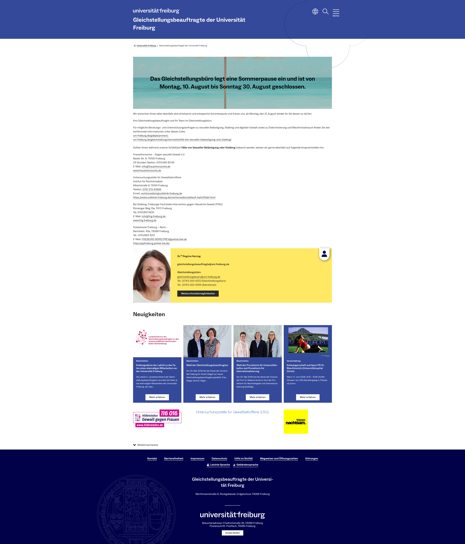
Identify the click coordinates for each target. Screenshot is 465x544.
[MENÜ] (336, 11)
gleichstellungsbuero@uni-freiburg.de (198, 277)
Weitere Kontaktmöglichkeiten (198, 293)
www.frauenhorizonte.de (147, 170)
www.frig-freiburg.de (144, 220)
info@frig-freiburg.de (154, 216)
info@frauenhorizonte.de (156, 166)
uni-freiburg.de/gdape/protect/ (151, 135)
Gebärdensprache (247, 464)
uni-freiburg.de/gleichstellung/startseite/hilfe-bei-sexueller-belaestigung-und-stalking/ (182, 139)
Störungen (311, 458)
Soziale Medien (232, 533)
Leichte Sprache (220, 464)
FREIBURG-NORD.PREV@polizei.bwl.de (164, 239)
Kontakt (152, 458)
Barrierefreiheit (173, 458)
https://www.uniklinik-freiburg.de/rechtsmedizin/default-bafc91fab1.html (174, 197)
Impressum (197, 458)
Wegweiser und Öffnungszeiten (279, 458)
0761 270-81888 (152, 189)
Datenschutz (219, 458)
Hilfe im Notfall (243, 458)
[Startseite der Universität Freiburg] (156, 11)
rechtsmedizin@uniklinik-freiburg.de (161, 193)
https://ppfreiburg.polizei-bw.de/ (151, 243)
